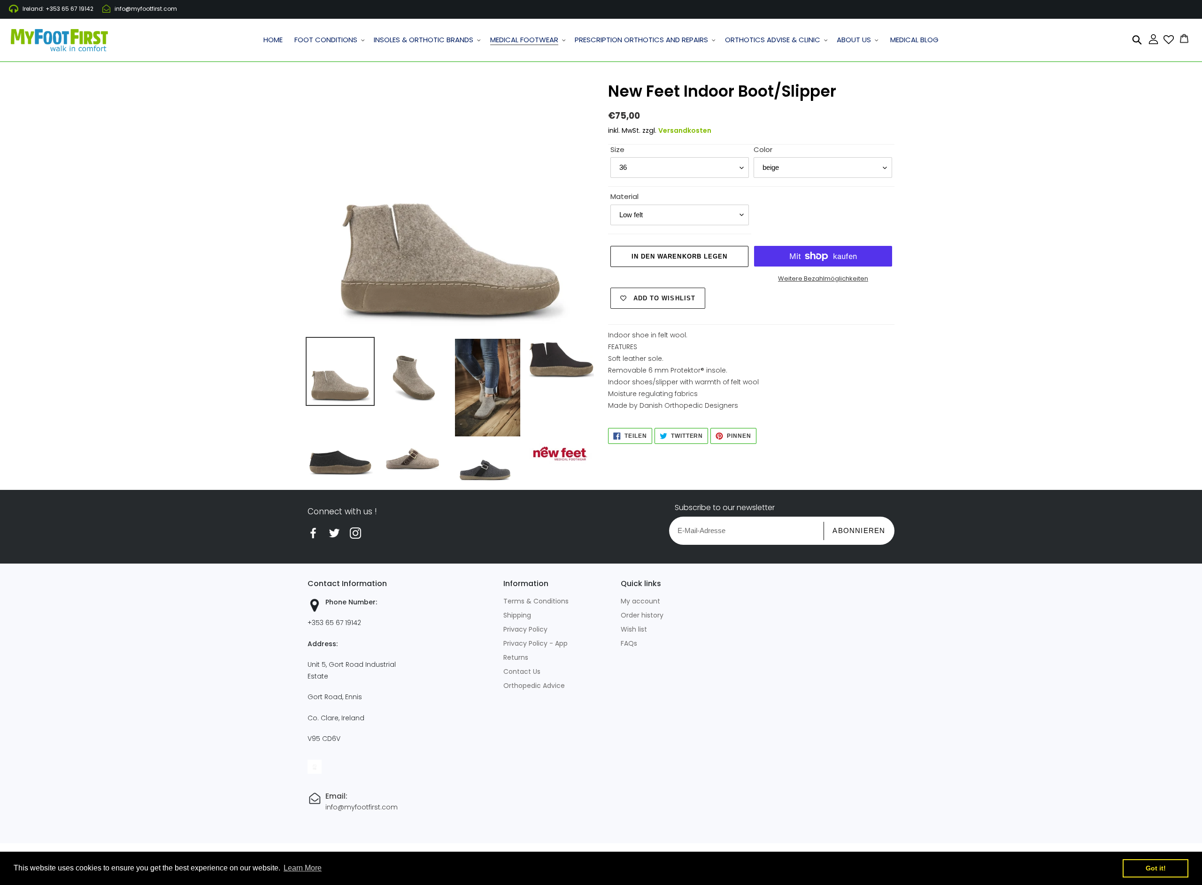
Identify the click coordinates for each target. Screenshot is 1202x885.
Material (624, 196)
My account (640, 601)
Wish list (634, 629)
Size (617, 149)
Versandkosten (684, 130)
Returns (515, 657)
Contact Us (521, 671)
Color (763, 149)
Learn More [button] (303, 868)
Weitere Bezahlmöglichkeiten (823, 278)
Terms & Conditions (536, 601)
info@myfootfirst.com (146, 9)
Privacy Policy (525, 629)
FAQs (629, 643)
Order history (642, 615)
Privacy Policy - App (535, 643)
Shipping (517, 615)
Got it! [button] (1156, 868)
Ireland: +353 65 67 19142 (58, 9)
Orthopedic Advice (534, 685)
